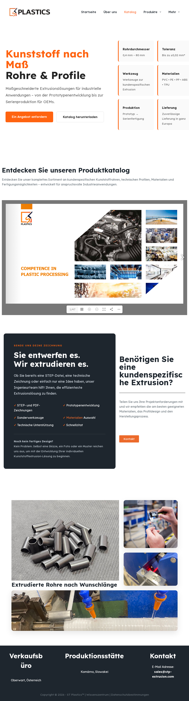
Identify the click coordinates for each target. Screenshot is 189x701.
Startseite (88, 12)
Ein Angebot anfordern (29, 117)
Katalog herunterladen (80, 117)
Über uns (110, 12)
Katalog (130, 12)
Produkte (150, 12)
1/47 (72, 309)
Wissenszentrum (97, 694)
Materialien (74, 417)
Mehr (172, 12)
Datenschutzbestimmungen (130, 694)
